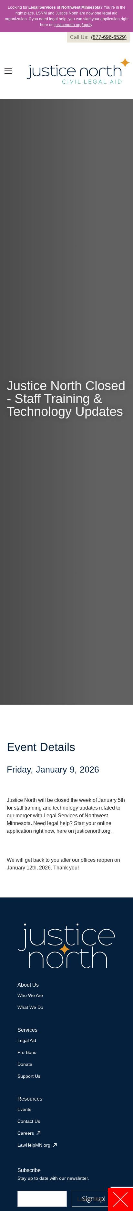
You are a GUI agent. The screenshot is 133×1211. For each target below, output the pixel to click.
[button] (8, 71)
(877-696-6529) (109, 37)
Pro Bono (26, 1052)
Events (24, 1109)
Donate (24, 1064)
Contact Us (28, 1121)
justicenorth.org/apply (73, 25)
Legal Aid (26, 1040)
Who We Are (30, 995)
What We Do (30, 1007)
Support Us (28, 1076)
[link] (98, 37)
